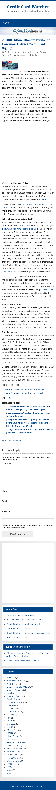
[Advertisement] (28, 152)
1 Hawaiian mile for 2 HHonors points (19, 229)
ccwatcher (30, 52)
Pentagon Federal (15, 742)
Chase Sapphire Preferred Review (23, 660)
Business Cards (14, 696)
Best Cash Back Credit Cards (20, 615)
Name (5, 491)
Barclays (11, 693)
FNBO (10, 721)
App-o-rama (12, 684)
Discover (11, 714)
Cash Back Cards (15, 702)
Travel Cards (31, 55)
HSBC (10, 727)
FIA (8, 718)
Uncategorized (14, 761)
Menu (6, 23)
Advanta (11, 677)
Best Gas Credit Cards (17, 637)
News (10, 739)
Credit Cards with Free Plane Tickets (24, 624)
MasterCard (12, 730)
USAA (10, 767)
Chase (10, 705)
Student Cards (13, 751)
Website (6, 512)
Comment (7, 464)
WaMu (10, 773)
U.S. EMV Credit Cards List (19, 628)
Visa (9, 770)
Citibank (11, 708)
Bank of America (15, 690)
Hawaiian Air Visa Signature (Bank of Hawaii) (22, 393)
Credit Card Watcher (28, 6)
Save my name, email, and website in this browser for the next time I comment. (27, 526)
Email (5, 501)
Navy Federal (13, 736)
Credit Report (13, 711)
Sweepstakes (13, 755)
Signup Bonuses (17, 55)
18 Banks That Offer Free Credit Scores (25, 619)
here (43, 199)
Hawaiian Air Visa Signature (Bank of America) (23, 390)
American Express (15, 681)
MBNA (10, 733)
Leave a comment (13, 441)
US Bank (11, 764)
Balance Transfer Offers (18, 687)
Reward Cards (13, 745)
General (11, 724)
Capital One (12, 699)
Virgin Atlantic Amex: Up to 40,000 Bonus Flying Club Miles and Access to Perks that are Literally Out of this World (29, 422)
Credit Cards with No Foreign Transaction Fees (28, 633)
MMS (8, 398)
